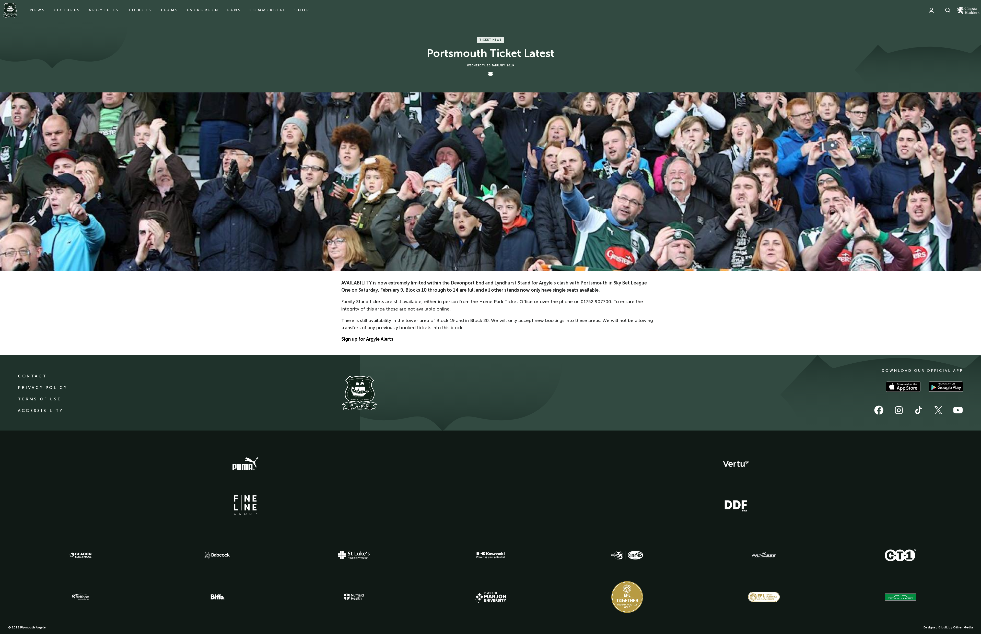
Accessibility (40, 410)
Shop (302, 10)
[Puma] (245, 464)
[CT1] (900, 555)
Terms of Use (39, 399)
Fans (234, 10)
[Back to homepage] (10, 10)
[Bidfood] (80, 597)
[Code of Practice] (627, 597)
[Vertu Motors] (736, 464)
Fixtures (67, 10)
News (37, 10)
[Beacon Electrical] (80, 555)
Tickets (140, 10)
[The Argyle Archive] (900, 597)
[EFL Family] (764, 597)
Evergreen (203, 10)
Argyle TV (104, 10)
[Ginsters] (627, 555)
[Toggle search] (947, 10)
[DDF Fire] (736, 505)
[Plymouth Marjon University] (490, 597)
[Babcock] (217, 555)
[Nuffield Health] (354, 596)
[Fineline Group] (245, 505)
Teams (169, 10)
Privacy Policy (42, 387)
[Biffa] (217, 597)
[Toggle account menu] (931, 10)
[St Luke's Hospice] (354, 555)
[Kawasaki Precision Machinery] (490, 555)
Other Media (963, 627)
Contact (32, 376)
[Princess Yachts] (764, 555)
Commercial (268, 10)
